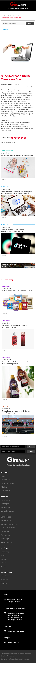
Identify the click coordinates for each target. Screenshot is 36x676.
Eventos (3, 555)
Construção (5, 531)
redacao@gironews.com (15, 599)
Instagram (4, 579)
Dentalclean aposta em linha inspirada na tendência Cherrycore (16, 326)
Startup (3, 566)
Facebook (4, 583)
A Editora (4, 487)
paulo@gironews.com (14, 615)
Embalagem (5, 504)
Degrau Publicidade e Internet (20, 659)
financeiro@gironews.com (15, 631)
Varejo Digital (13, 16)
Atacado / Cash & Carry (9, 524)
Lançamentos (6, 286)
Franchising (5, 552)
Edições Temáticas (7, 483)
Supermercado (6, 521)
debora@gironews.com (14, 617)
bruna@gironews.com (14, 602)
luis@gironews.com (13, 642)
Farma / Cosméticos (7, 150)
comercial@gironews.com (15, 613)
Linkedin (4, 576)
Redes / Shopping (7, 542)
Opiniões (4, 559)
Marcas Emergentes (7, 511)
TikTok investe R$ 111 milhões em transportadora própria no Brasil (12, 230)
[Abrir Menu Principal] (32, 6)
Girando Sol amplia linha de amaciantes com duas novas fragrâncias (17, 363)
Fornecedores (5, 507)
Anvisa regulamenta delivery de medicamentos (17, 155)
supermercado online (9, 142)
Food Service (5, 406)
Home (5, 16)
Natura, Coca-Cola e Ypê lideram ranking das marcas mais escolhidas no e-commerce (16, 192)
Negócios (4, 563)
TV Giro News (5, 480)
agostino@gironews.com (15, 620)
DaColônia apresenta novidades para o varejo (17, 291)
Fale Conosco (5, 491)
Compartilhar (5, 153)
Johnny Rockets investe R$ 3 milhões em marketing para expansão (16, 412)
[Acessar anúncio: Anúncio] (18, 265)
